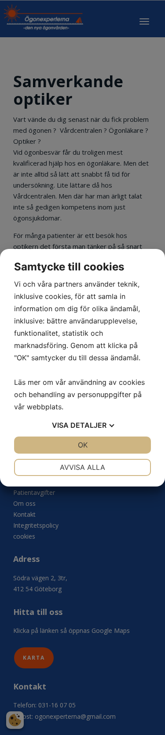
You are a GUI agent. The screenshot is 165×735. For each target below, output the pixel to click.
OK (83, 444)
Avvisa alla (82, 467)
